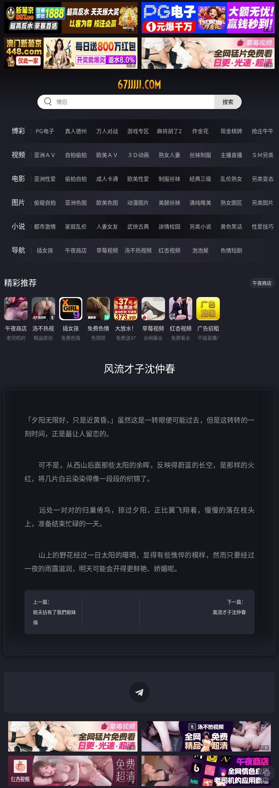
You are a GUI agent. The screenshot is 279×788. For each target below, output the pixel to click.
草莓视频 (107, 250)
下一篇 (229, 607)
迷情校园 (169, 226)
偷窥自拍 (45, 202)
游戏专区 (138, 131)
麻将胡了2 (169, 131)
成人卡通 (107, 179)
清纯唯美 (200, 202)
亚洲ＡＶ (45, 155)
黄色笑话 (231, 226)
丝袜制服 (200, 155)
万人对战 (107, 131)
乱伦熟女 (231, 179)
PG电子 (45, 131)
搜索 (228, 102)
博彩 (18, 131)
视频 (18, 154)
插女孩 (45, 250)
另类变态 (263, 179)
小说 (18, 226)
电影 (18, 178)
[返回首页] (267, 773)
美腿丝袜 (169, 202)
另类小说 (200, 226)
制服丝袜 (169, 179)
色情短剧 (231, 250)
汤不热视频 (138, 250)
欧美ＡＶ (107, 155)
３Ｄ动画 (138, 155)
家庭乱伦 (76, 226)
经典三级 (200, 179)
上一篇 (54, 612)
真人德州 (76, 131)
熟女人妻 (169, 155)
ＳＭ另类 (263, 155)
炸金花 (200, 131)
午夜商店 (76, 250)
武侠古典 (138, 226)
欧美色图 (107, 202)
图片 (18, 202)
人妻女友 (107, 226)
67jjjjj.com (139, 84)
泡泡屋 (200, 250)
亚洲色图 (76, 202)
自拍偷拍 (76, 155)
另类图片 (263, 202)
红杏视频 (169, 250)
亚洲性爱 (45, 179)
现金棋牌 (231, 131)
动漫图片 (138, 202)
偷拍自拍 (76, 179)
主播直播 (231, 155)
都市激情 (45, 226)
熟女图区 (231, 202)
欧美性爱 (138, 179)
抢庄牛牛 (263, 131)
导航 (18, 250)
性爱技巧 (263, 226)
